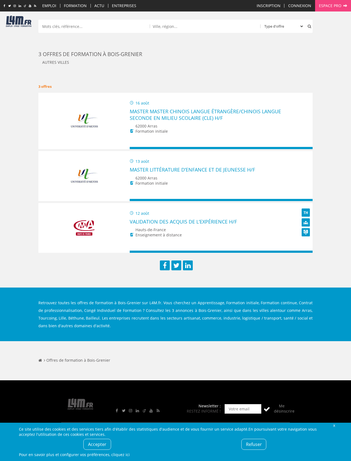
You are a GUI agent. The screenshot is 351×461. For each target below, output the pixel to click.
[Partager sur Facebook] (165, 265)
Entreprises (124, 5)
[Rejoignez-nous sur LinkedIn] (20, 6)
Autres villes (55, 62)
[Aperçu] (306, 148)
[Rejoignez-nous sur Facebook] (4, 6)
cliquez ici (120, 454)
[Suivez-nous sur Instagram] (14, 6)
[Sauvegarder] (136, 148)
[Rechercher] (308, 26)
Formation (75, 5)
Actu (99, 5)
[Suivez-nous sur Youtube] (30, 6)
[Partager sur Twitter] (176, 265)
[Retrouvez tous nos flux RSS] (35, 6)
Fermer (334, 425)
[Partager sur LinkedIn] (188, 265)
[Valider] (267, 409)
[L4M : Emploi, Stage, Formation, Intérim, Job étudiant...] (18, 22)
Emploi (49, 5)
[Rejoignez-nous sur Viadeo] (25, 6)
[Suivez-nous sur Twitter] (9, 6)
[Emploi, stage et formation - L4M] (40, 360)
